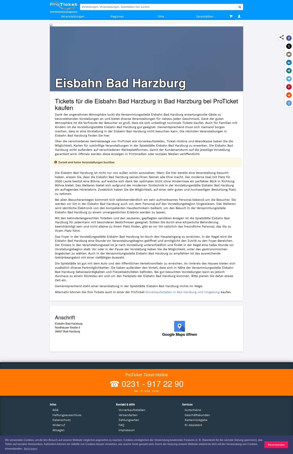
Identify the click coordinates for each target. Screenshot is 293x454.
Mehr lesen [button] (30, 448)
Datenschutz (61, 420)
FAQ (121, 425)
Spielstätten (204, 16)
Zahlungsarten (129, 420)
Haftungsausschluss (66, 415)
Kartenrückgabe (196, 420)
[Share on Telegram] (289, 78)
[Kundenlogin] (239, 16)
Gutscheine (193, 410)
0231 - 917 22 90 (152, 383)
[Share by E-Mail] (289, 54)
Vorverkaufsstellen (132, 410)
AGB (55, 410)
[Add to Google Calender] (289, 103)
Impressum (127, 430)
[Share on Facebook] (289, 38)
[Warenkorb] (231, 16)
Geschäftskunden (197, 415)
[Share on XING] (289, 70)
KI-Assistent (193, 425)
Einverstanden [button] (276, 444)
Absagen (58, 430)
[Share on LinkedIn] (289, 62)
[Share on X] (289, 46)
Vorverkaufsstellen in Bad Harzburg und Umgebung (182, 292)
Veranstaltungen (72, 16)
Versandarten (128, 415)
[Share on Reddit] (289, 95)
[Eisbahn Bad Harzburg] (146, 25)
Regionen (117, 16)
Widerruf (58, 425)
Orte (161, 16)
